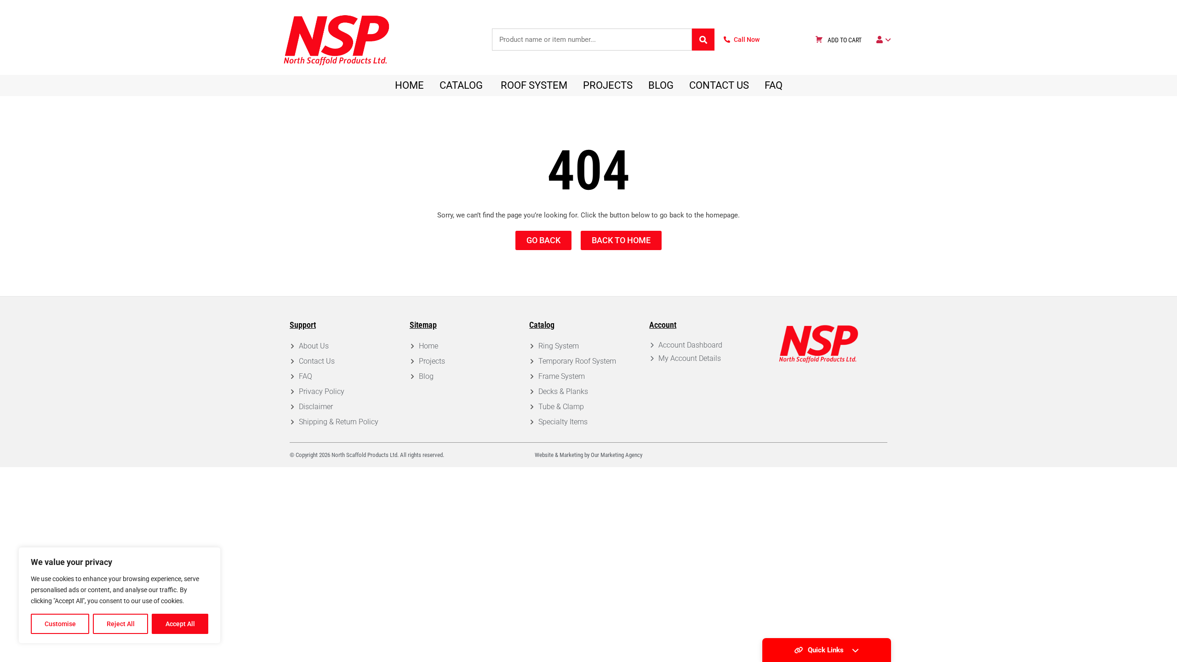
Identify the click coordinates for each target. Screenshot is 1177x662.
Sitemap (423, 325)
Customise (60, 624)
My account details (689, 358)
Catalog (541, 325)
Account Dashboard (690, 345)
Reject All (121, 624)
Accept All (180, 624)
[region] (119, 595)
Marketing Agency (621, 454)
